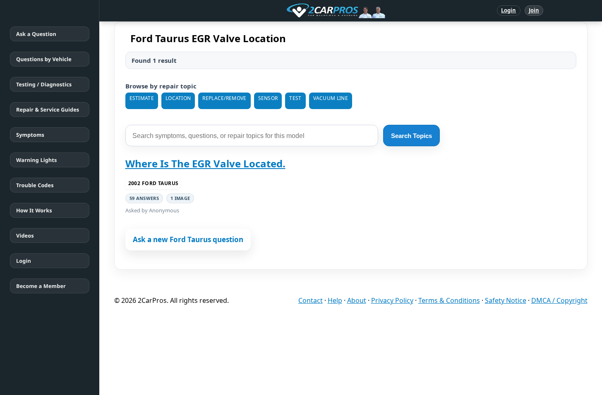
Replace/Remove (224, 98)
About (356, 300)
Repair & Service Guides (47, 109)
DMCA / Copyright (559, 300)
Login (508, 10)
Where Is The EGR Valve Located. (205, 163)
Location (178, 98)
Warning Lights (36, 160)
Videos (25, 235)
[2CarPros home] (292, 10)
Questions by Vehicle (44, 59)
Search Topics (411, 135)
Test (295, 98)
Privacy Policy (392, 300)
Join (534, 10)
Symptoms (30, 134)
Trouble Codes (35, 185)
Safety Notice (505, 300)
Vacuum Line (330, 98)
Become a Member (41, 286)
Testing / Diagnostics (44, 84)
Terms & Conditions (449, 300)
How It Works (34, 210)
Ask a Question (36, 34)
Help (335, 300)
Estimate (142, 98)
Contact (310, 300)
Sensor (268, 98)
